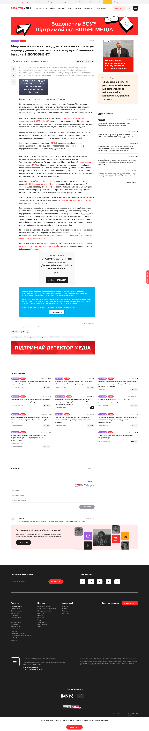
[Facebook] (13, 69)
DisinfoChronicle (81, 2)
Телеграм (65, 611)
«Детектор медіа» (88, 323)
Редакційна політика (44, 606)
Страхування (119, 8)
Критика (52, 8)
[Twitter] (13, 75)
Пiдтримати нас (129, 603)
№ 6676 (29, 184)
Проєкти (15, 603)
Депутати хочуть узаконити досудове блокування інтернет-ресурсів (115, 437)
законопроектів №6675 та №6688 (34, 121)
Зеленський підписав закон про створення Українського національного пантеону (114, 124)
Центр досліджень (67, 2)
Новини (38, 8)
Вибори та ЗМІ (16, 627)
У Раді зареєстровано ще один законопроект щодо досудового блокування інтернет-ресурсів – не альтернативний (28, 438)
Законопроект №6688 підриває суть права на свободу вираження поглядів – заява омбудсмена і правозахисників (117, 420)
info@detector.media (31, 667)
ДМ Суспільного (52, 2)
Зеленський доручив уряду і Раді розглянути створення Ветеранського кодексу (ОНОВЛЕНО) (116, 136)
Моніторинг (62, 8)
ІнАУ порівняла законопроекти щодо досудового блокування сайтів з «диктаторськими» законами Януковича (72, 420)
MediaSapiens (40, 2)
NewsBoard (14, 620)
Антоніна (107, 2)
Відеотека (14, 624)
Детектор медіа (27, 2)
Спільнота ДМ (23, 542)
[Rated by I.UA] (82, 708)
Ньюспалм (14, 638)
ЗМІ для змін (15, 613)
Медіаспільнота (60, 396)
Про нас (41, 603)
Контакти (40, 618)
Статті (45, 8)
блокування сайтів (69, 337)
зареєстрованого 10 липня (45, 184)
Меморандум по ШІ (44, 611)
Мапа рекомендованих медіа (21, 635)
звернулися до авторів (74, 118)
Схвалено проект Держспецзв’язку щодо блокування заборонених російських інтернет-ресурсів (73, 383)
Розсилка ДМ (42, 624)
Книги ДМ (40, 613)
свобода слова (17, 337)
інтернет (81, 337)
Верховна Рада (55, 337)
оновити (91, 481)
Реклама (40, 615)
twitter (64, 609)
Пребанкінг (15, 615)
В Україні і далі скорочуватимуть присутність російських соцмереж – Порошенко (114, 401)
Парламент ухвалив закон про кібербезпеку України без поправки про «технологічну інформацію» (30, 401)
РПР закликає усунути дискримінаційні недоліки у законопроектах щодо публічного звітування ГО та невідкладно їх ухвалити (72, 402)
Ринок (70, 8)
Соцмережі (67, 603)
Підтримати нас (42, 620)
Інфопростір (88, 8)
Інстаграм (65, 613)
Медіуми (14, 640)
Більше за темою (106, 113)
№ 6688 (35, 165)
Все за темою (131, 183)
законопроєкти (30, 337)
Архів (39, 627)
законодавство (42, 337)
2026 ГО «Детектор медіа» (34, 669)
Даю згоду (74, 727)
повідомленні (41, 99)
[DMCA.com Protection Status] (67, 708)
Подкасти (78, 8)
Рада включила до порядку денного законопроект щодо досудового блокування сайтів (30, 383)
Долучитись (57, 312)
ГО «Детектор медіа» (120, 2)
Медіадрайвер (16, 618)
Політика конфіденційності (46, 609)
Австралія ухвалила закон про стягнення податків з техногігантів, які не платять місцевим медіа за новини (117, 162)
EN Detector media (95, 2)
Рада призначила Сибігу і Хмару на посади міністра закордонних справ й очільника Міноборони (117, 175)
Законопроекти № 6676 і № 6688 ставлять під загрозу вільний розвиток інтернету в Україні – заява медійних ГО (30, 420)
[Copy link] (13, 82)
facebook (65, 606)
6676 (53, 143)
